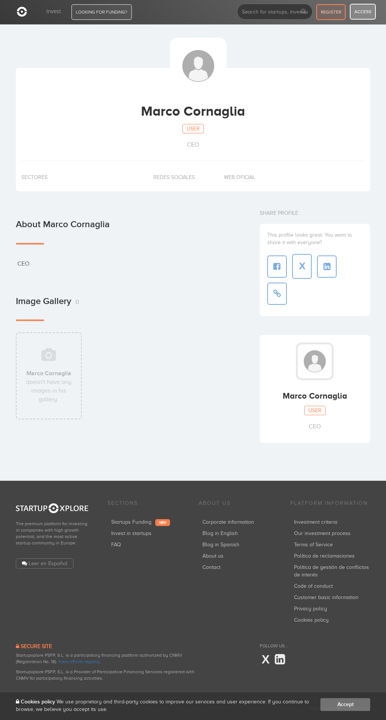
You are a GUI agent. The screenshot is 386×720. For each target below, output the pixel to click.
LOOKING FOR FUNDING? (101, 12)
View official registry (79, 661)
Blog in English (220, 533)
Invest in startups (131, 533)
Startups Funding (138, 522)
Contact (211, 567)
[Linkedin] (280, 659)
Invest (53, 11)
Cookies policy (311, 620)
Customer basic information (326, 597)
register (331, 12)
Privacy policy (310, 608)
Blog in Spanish (220, 544)
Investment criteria (315, 522)
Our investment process (322, 533)
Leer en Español (48, 563)
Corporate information (228, 522)
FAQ (116, 544)
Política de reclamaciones (324, 556)
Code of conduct (313, 586)
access (362, 11)
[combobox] (274, 12)
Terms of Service (313, 544)
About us (213, 556)
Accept (345, 704)
